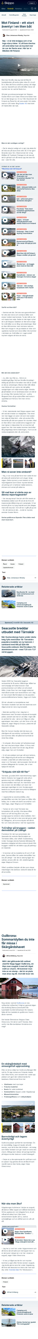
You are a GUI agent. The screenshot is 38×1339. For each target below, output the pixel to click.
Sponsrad (6, 884)
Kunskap (18, 9)
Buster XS (23, 103)
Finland (21, 564)
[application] (19, 65)
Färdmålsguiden (14, 15)
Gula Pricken (24, 14)
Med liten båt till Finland (11, 169)
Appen (26, 9)
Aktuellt (4, 15)
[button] (19, 65)
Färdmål (10, 9)
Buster (13, 564)
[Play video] (19, 988)
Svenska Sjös (14, 1270)
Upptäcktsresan (8, 567)
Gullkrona (20, 1003)
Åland (5, 564)
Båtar (3, 9)
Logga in (32, 3)
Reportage (33, 15)
